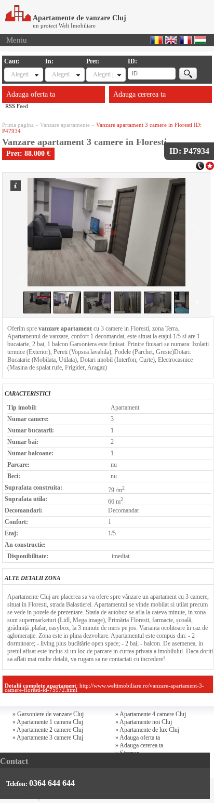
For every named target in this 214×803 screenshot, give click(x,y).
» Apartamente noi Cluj (143, 722)
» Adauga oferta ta (137, 737)
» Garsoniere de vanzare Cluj (48, 714)
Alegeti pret (102, 74)
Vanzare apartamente (65, 125)
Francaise (186, 40)
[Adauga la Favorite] (210, 165)
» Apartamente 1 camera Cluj (47, 722)
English (171, 40)
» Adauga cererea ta (139, 745)
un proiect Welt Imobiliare (64, 25)
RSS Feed (16, 106)
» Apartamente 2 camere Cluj (47, 729)
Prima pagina (18, 125)
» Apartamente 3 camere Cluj (47, 737)
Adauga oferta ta (30, 94)
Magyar (200, 40)
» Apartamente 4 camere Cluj (150, 714)
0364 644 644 (52, 783)
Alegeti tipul (20, 74)
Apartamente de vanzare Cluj (79, 18)
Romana (157, 40)
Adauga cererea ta (139, 94)
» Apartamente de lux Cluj (147, 729)
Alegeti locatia (61, 74)
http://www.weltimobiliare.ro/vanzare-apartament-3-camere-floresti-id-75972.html (104, 687)
